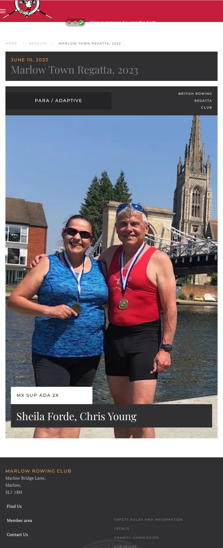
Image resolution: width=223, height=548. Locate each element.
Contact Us (17, 534)
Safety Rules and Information (148, 519)
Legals (121, 528)
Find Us (14, 506)
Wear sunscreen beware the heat (123, 22)
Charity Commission (136, 538)
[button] (2, 11)
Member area (19, 520)
